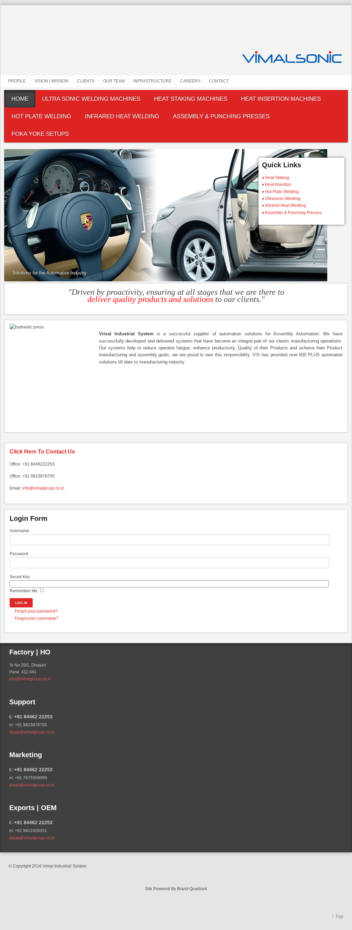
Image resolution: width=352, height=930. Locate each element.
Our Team (114, 81)
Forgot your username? (36, 618)
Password (19, 553)
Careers (190, 81)
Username (19, 530)
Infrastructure (152, 81)
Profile (17, 81)
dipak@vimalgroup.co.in (32, 732)
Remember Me (23, 591)
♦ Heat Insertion (276, 184)
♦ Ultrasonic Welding (281, 198)
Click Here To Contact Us (42, 452)
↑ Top (337, 916)
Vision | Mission (51, 81)
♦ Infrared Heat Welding (284, 205)
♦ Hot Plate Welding (280, 191)
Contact (219, 81)
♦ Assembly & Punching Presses (292, 212)
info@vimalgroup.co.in (43, 488)
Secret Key (20, 576)
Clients (86, 81)
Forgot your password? (36, 611)
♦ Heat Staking (275, 177)
